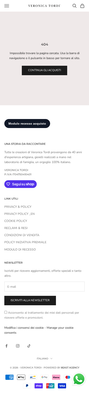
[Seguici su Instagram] (18, 346)
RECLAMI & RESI (16, 228)
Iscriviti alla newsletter (30, 300)
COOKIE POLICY (15, 221)
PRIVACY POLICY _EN (19, 214)
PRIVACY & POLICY (17, 207)
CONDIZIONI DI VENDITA (21, 235)
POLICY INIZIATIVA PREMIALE (25, 242)
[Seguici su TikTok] (29, 346)
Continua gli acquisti (44, 70)
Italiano (42, 358)
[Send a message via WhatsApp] (79, 379)
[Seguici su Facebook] (6, 346)
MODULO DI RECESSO (20, 249)
